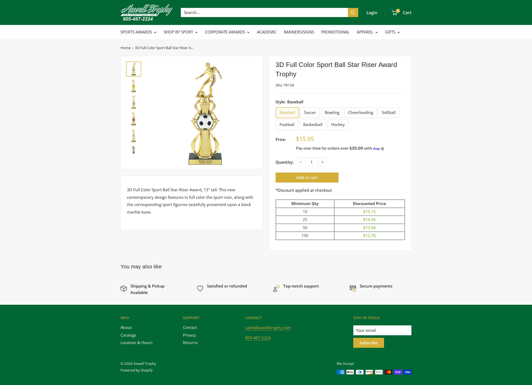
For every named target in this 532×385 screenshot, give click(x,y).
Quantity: (284, 162)
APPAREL (365, 32)
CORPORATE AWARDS (225, 32)
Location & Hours (137, 342)
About (126, 327)
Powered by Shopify (137, 370)
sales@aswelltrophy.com (268, 327)
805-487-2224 (258, 338)
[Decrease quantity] (300, 162)
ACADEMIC (267, 32)
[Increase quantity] (322, 162)
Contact (190, 327)
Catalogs (128, 335)
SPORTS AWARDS (136, 32)
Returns (190, 342)
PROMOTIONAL (335, 32)
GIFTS (390, 32)
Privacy (189, 335)
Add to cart (307, 177)
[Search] (353, 12)
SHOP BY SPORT (178, 32)
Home (126, 47)
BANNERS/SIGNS (299, 32)
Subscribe (369, 343)
